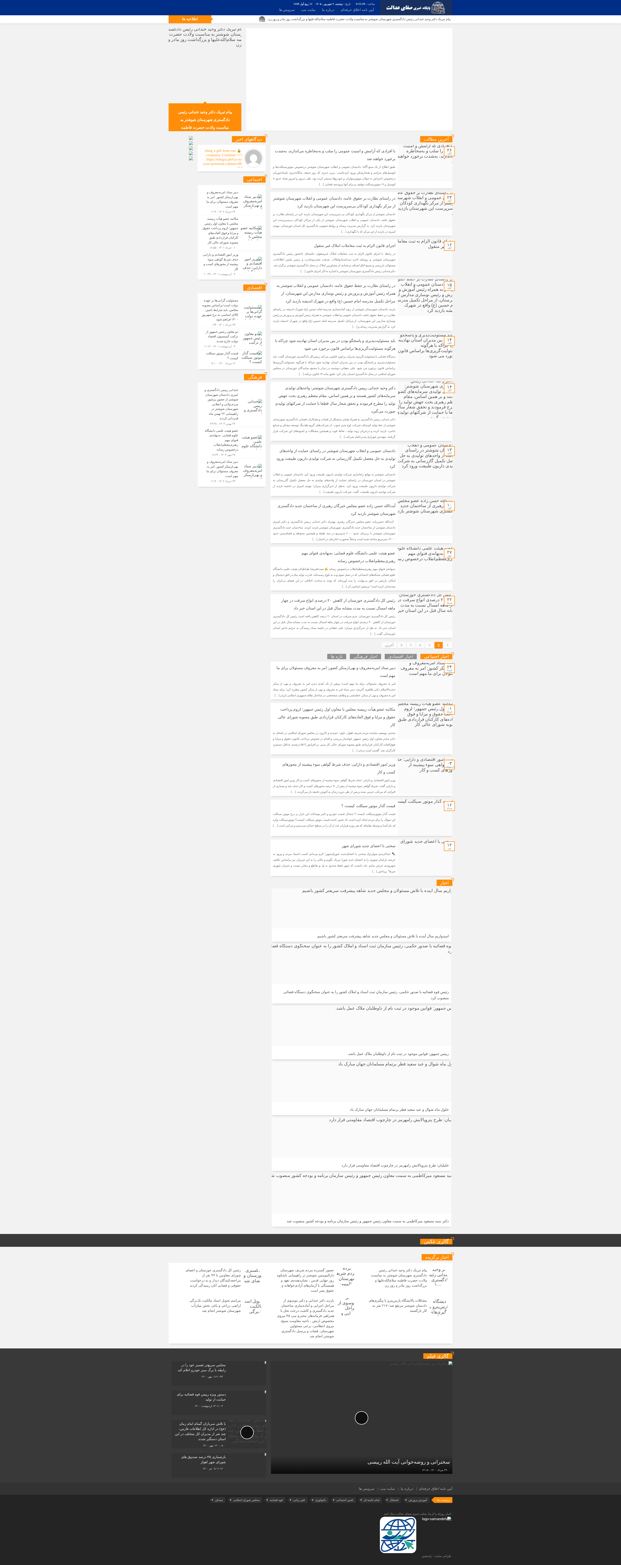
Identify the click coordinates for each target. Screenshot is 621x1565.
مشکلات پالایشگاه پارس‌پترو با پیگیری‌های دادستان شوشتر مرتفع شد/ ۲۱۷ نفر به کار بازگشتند (398, 1306)
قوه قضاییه (276, 1500)
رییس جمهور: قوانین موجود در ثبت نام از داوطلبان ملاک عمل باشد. (398, 1054)
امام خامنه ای (371, 1500)
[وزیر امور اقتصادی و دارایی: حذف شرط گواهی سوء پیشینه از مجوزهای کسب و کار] (231, 263)
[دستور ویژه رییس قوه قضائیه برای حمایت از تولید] (219, 1403)
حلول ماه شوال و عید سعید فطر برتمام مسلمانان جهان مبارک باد (399, 1109)
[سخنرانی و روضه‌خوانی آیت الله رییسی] (361, 1417)
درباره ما (328, 10)
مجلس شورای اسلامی (246, 1500)
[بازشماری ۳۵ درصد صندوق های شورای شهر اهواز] (219, 1465)
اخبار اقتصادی (400, 656)
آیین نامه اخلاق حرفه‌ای (357, 10)
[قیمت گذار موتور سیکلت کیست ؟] (231, 357)
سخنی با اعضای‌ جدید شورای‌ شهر (368, 846)
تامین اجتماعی (344, 1500)
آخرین (389, 645)
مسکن (219, 1500)
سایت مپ (308, 10)
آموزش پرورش (418, 1500)
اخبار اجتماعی (436, 656)
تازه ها (337, 656)
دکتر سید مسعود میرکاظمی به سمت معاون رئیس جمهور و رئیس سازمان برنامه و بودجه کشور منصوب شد (368, 1221)
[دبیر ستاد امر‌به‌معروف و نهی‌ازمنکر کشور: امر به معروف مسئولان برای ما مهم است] (231, 202)
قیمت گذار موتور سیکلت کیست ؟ (368, 806)
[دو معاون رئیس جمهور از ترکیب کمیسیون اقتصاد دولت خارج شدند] (231, 339)
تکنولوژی (320, 1500)
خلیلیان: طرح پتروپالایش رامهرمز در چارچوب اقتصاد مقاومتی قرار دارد (395, 1165)
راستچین (427, 1556)
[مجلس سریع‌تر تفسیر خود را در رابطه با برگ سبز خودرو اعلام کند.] (219, 1373)
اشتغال (394, 1500)
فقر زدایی (299, 1500)
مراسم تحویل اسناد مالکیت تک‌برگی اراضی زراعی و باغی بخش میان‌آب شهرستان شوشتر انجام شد (215, 1306)
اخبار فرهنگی (365, 656)
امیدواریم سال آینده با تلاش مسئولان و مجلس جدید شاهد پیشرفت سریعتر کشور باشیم (383, 936)
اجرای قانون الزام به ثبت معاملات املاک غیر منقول (354, 245)
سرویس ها (287, 10)
